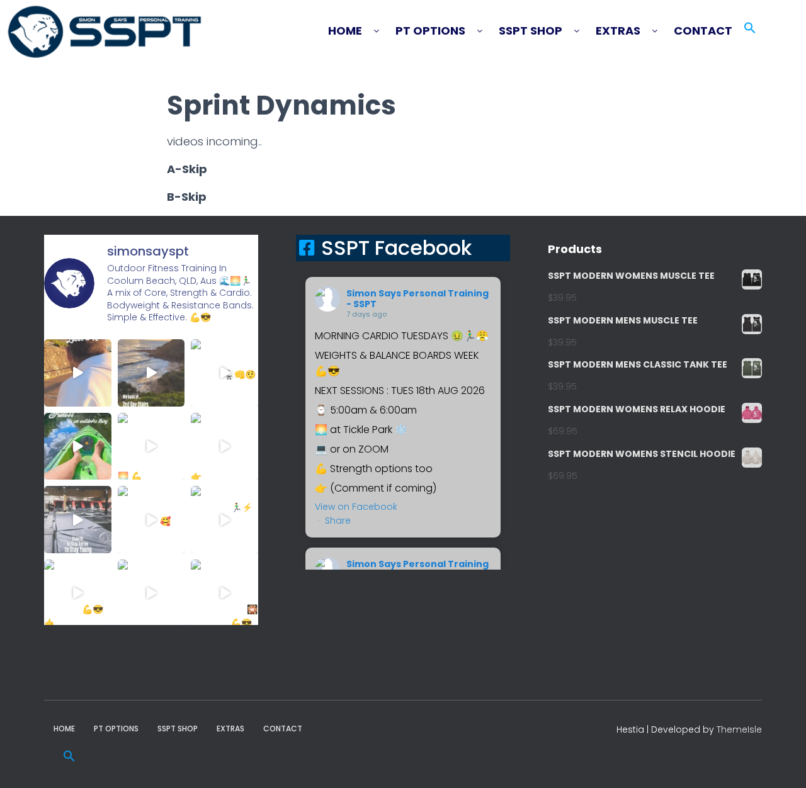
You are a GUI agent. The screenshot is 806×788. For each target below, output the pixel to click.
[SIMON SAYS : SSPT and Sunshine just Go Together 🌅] (151, 446)
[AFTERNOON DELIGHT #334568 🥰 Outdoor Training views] (151, 519)
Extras (618, 31)
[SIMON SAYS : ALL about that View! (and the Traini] (77, 593)
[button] (360, 31)
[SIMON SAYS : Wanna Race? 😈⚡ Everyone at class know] (77, 373)
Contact (703, 31)
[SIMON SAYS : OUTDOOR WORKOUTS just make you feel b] (151, 593)
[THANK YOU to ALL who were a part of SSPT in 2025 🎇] (224, 593)
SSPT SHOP (530, 31)
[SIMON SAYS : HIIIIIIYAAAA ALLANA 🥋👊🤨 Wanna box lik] (224, 373)
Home (345, 31)
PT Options (430, 31)
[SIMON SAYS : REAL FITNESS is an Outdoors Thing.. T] (77, 446)
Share (338, 520)
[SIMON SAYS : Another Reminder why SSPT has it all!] (224, 446)
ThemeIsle (739, 729)
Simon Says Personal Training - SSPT (417, 298)
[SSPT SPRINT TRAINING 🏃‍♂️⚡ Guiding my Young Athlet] (224, 519)
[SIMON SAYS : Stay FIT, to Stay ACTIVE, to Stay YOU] (77, 519)
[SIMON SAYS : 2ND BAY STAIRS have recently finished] (151, 373)
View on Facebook (356, 506)
